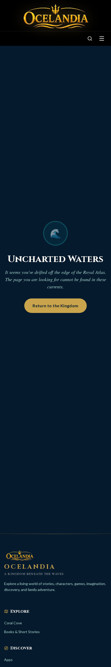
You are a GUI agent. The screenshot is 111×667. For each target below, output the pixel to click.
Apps (8, 659)
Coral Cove (13, 623)
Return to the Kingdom (55, 305)
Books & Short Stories (22, 631)
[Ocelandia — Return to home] (55, 16)
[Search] (89, 38)
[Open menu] (102, 38)
